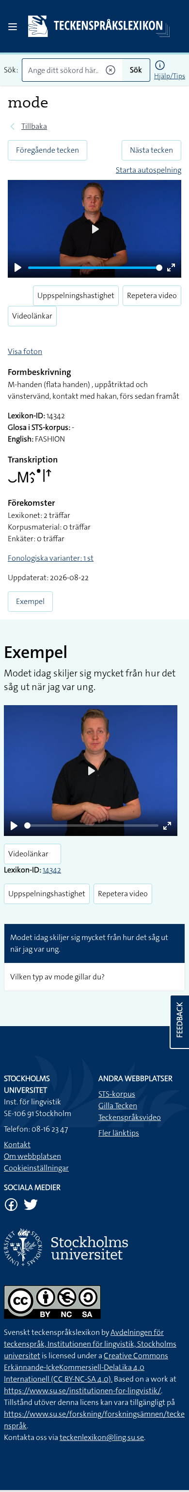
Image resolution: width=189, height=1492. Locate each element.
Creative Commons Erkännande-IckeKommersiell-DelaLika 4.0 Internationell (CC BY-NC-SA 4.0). (86, 1367)
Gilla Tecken (117, 1106)
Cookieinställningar (36, 1168)
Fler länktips (118, 1133)
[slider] (95, 267)
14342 (52, 870)
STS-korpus (116, 1094)
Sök (136, 70)
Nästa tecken (151, 150)
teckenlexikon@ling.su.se (102, 1437)
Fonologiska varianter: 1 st (51, 558)
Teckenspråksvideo (129, 1117)
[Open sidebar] (12, 26)
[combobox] (72, 70)
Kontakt (17, 1144)
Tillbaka (34, 126)
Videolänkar (32, 316)
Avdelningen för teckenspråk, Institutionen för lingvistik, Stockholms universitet (90, 1344)
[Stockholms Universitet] (94, 1247)
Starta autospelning (148, 170)
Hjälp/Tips (169, 75)
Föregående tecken (47, 150)
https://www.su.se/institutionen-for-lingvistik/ (82, 1390)
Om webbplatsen (32, 1156)
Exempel (30, 601)
